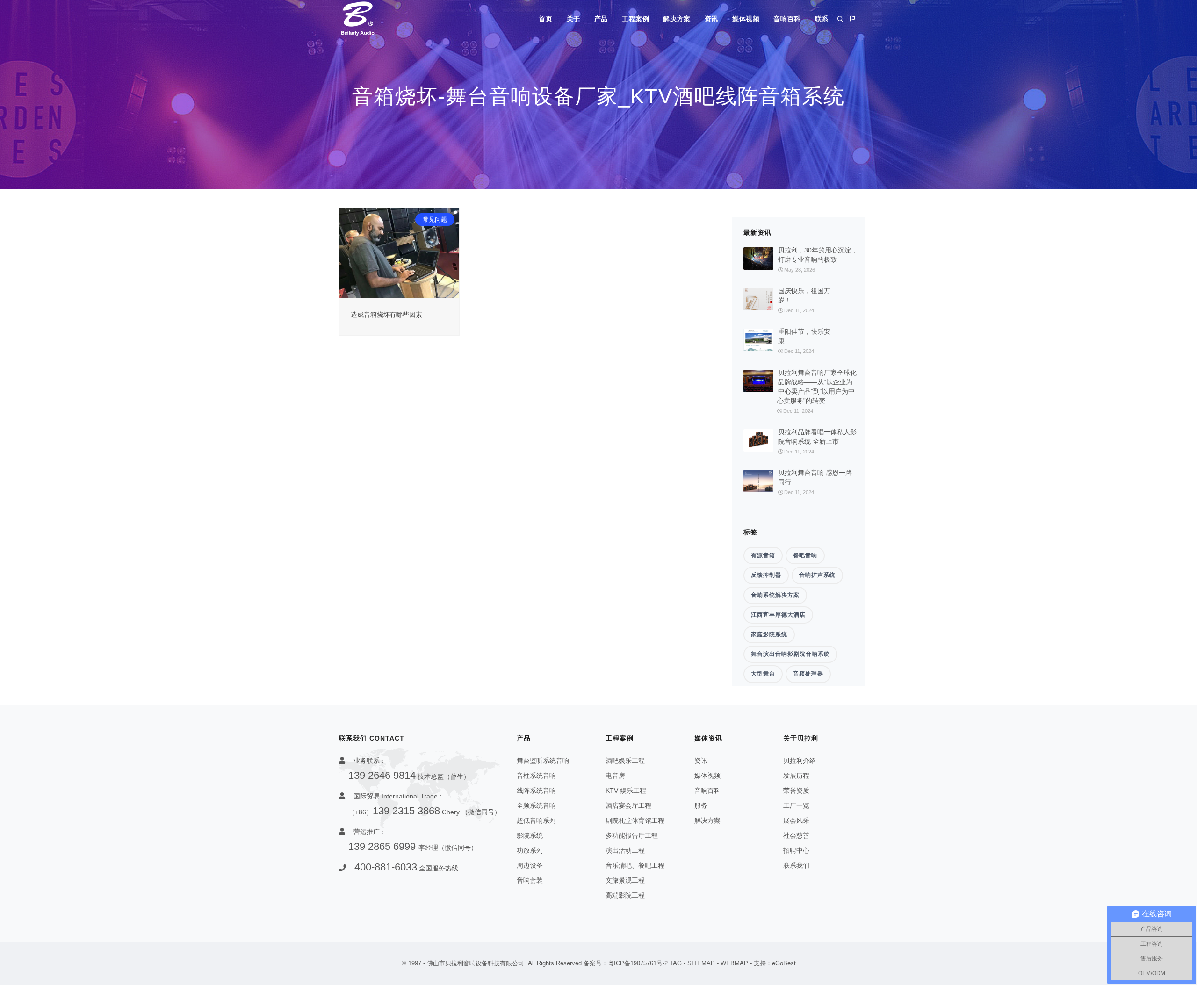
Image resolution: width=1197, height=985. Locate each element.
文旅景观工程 (625, 880)
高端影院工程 (625, 895)
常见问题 (435, 219)
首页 (545, 18)
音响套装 (530, 880)
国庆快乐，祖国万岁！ (804, 295)
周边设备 (530, 865)
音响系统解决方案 (775, 595)
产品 (601, 18)
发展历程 (796, 775)
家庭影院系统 (769, 634)
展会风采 (796, 820)
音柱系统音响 (536, 775)
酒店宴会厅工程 (628, 805)
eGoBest (784, 963)
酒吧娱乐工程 (625, 760)
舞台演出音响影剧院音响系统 (790, 654)
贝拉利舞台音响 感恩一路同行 (815, 477)
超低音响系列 (536, 820)
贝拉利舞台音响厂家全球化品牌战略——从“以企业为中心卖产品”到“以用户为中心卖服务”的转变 (817, 386)
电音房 (615, 775)
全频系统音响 (536, 805)
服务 (700, 805)
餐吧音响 (805, 555)
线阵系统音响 (536, 790)
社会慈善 (796, 835)
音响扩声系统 (817, 575)
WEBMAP (734, 963)
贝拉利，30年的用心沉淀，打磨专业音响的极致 (818, 254)
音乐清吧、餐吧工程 (635, 865)
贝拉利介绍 (799, 760)
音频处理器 (808, 673)
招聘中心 (796, 850)
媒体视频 (745, 18)
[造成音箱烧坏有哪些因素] (399, 252)
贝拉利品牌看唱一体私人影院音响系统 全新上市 (817, 436)
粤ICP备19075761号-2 (638, 963)
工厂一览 (796, 805)
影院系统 (530, 835)
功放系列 (530, 850)
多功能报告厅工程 (632, 835)
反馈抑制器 (766, 575)
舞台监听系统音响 (543, 760)
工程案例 (635, 18)
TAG (676, 963)
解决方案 (676, 18)
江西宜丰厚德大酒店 (778, 614)
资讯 (711, 18)
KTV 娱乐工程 (626, 790)
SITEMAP (701, 963)
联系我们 (796, 865)
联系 (822, 18)
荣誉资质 (796, 790)
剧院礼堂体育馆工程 (635, 820)
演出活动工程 (625, 850)
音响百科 (786, 18)
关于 (573, 18)
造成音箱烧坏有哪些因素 (386, 314)
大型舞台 (763, 673)
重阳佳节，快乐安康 (804, 336)
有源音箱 (763, 555)
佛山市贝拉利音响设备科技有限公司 (475, 963)
